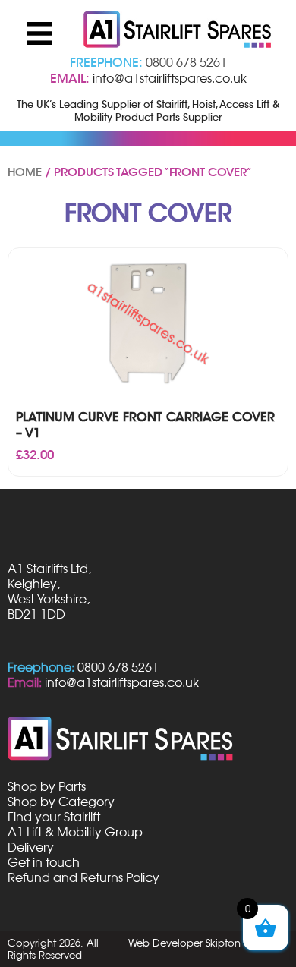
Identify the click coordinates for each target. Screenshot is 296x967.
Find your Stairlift (54, 816)
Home (25, 172)
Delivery (31, 847)
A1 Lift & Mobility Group (75, 831)
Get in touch (44, 862)
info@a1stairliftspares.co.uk (170, 78)
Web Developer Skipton (184, 943)
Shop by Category (61, 801)
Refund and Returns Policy (83, 877)
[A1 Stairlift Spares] (178, 31)
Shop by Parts (47, 786)
